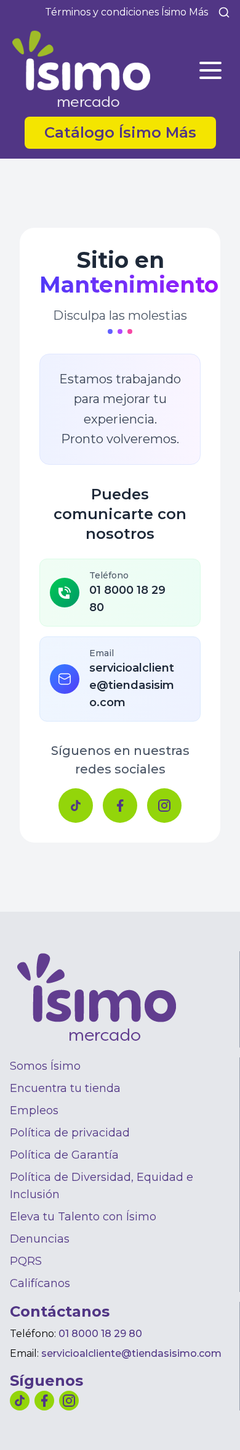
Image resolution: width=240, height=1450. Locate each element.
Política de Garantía (64, 1155)
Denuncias (40, 1239)
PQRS (26, 1261)
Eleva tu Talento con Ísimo (83, 1216)
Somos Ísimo (45, 1066)
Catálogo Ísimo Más (130, 132)
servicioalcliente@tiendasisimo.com (131, 1353)
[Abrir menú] (210, 70)
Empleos (34, 1110)
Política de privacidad (70, 1133)
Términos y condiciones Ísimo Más (126, 12)
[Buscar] (224, 12)
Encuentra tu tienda (65, 1088)
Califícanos (40, 1283)
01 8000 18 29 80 (100, 1334)
